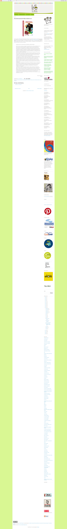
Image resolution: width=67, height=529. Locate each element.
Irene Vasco (45, 411)
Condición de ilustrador (47, 367)
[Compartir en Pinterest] (29, 78)
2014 (45, 305)
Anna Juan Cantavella (47, 343)
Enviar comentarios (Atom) (30, 90)
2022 (45, 297)
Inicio (29, 88)
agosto (47, 313)
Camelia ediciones (46, 357)
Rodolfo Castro (46, 472)
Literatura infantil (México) (47, 430)
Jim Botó (45, 412)
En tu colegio (28, 14)
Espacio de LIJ (46, 383)
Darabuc (45, 378)
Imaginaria (45, 408)
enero (46, 328)
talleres (48, 33)
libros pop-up (46, 425)
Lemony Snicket (46, 423)
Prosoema (45, 464)
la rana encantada (46, 196)
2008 (45, 333)
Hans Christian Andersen (35, 39)
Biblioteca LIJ (46, 348)
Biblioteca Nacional (46, 349)
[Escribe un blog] (26, 78)
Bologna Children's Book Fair (48, 353)
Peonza (45, 448)
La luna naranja (46, 419)
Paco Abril (45, 444)
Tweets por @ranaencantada (48, 204)
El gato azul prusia (46, 380)
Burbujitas (45, 356)
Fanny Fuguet (46, 387)
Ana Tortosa (45, 340)
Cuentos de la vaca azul (47, 374)
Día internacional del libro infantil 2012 (48, 324)
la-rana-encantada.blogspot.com (22, 524)
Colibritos (45, 366)
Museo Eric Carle (46, 438)
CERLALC (45, 361)
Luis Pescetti (45, 434)
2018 (45, 300)
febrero (47, 327)
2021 (45, 298)
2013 (45, 306)
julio (46, 314)
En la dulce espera (46, 382)
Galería (32, 14)
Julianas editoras (46, 415)
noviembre (47, 309)
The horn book (46, 476)
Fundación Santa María (47, 394)
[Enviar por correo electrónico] (26, 78)
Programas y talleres (22, 14)
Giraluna (45, 399)
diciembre (47, 308)
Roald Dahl (45, 471)
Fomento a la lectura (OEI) (47, 388)
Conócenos (16, 14)
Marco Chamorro (46, 435)
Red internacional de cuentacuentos (47, 467)
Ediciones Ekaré (46, 379)
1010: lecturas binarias (47, 135)
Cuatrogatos (45, 371)
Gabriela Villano (46, 398)
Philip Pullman (46, 451)
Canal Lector (45, 358)
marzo (46, 326)
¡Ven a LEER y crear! (47, 319)
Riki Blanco (45, 470)
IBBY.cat (45, 404)
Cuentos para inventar (47, 321)
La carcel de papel (46, 416)
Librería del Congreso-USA (47, 424)
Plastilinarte (45, 456)
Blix (44, 352)
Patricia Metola (46, 447)
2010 (45, 331)
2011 (45, 330)
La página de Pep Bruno (47, 420)
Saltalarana (45, 475)
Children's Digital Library (47, 362)
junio (46, 315)
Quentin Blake (46, 465)
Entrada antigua (39, 88)
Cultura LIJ (45, 375)
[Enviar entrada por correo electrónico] (24, 78)
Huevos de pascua (48, 322)
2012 (45, 307)
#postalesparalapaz (46, 49)
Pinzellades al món (46, 452)
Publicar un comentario (18, 84)
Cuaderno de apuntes (47, 370)
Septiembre (45, 90)
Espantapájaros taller (47, 384)
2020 (45, 299)
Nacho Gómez (46, 439)
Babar (45, 345)
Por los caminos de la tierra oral (48, 460)
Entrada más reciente (18, 88)
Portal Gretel (45, 461)
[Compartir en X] (27, 78)
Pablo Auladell (46, 443)
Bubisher (45, 354)
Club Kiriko (45, 365)
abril (46, 317)
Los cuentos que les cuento (47, 431)
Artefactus (45, 344)
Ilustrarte (45, 405)
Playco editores (46, 457)
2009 (45, 332)
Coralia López (46, 369)
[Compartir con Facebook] (28, 78)
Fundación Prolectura (47, 393)
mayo (46, 316)
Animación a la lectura (47, 341)
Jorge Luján (45, 414)
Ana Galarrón (46, 339)
